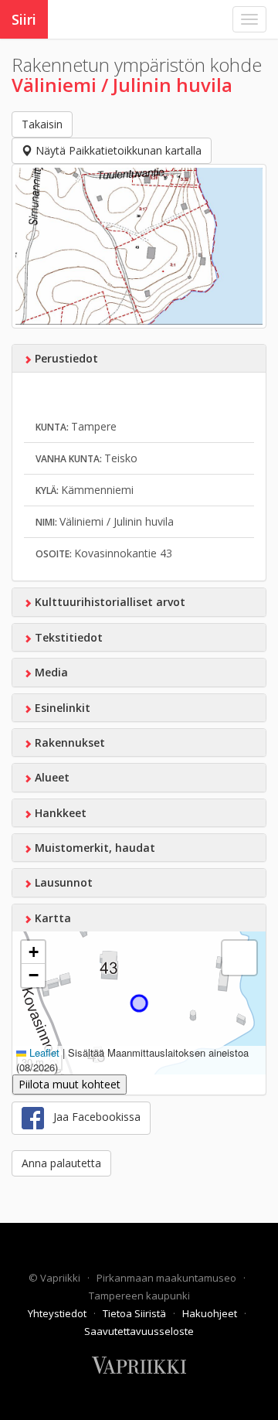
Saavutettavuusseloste (139, 1331)
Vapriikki (61, 1278)
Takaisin (42, 124)
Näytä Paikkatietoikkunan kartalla (117, 150)
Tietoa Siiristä (135, 1313)
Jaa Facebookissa (92, 1116)
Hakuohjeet (210, 1313)
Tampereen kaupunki (139, 1296)
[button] (33, 952)
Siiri (24, 19)
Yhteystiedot (58, 1313)
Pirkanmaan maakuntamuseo (168, 1278)
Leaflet (42, 1052)
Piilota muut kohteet (69, 1084)
